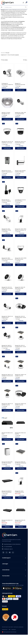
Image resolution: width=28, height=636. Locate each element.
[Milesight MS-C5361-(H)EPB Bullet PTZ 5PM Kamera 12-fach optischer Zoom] (7, 219)
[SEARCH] (25, 7)
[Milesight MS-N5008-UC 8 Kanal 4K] (7, 510)
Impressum (13, 629)
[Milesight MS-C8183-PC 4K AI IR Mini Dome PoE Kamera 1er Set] (20, 364)
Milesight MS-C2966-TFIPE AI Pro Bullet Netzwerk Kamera (20, 113)
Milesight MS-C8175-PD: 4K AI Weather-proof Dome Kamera (7, 142)
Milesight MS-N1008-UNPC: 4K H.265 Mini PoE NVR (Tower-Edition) (7, 463)
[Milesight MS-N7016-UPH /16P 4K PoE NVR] (20, 510)
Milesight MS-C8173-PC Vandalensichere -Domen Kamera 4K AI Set (20, 346)
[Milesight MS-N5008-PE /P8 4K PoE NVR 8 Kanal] (7, 481)
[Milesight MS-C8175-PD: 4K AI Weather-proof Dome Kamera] (7, 131)
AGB (9, 629)
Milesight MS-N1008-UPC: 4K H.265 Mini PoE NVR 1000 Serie (20, 463)
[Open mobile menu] (1, 7)
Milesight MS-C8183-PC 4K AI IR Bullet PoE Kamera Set (7, 375)
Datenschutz (4, 629)
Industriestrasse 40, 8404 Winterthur (12, 544)
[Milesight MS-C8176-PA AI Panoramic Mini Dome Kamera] (20, 131)
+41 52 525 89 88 (8, 546)
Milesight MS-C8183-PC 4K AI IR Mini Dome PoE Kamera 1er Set (20, 375)
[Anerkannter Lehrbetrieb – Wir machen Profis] (14, 617)
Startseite (3, 52)
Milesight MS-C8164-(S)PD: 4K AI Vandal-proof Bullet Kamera (7, 259)
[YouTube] (9, 552)
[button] (7, 90)
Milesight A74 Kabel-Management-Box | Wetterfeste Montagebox (7, 113)
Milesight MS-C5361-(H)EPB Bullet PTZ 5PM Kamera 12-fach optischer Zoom (7, 230)
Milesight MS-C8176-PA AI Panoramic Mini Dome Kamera (20, 142)
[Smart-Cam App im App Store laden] (7, 588)
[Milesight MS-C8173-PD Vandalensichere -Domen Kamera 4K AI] (20, 306)
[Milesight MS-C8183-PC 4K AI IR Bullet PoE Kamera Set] (7, 364)
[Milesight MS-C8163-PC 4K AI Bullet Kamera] (7, 306)
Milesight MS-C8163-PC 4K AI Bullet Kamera (7, 317)
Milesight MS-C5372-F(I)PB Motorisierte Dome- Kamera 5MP (20, 259)
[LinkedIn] (13, 552)
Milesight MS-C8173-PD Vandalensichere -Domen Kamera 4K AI (20, 317)
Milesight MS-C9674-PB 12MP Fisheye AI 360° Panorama (20, 288)
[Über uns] (6, 617)
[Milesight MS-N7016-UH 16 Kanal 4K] (20, 423)
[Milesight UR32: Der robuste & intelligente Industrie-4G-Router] (7, 190)
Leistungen (5, 564)
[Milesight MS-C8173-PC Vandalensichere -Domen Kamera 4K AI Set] (20, 335)
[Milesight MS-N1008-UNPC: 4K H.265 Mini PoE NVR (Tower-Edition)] (7, 452)
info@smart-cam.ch (8, 549)
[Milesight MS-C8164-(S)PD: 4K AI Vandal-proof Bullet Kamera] (7, 248)
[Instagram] (3, 552)
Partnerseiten (6, 576)
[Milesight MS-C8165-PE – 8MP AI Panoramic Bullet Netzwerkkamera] (7, 335)
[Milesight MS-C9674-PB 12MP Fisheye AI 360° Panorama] (20, 277)
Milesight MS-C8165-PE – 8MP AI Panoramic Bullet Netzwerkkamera (7, 346)
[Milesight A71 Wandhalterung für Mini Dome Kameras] (20, 73)
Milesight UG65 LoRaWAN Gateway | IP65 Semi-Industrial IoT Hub (20, 172)
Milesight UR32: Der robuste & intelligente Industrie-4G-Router (6, 201)
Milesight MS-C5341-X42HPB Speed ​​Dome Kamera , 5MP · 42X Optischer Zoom (19, 493)
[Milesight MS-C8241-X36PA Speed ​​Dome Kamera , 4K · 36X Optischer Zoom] (20, 219)
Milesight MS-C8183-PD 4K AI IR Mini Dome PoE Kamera (20, 405)
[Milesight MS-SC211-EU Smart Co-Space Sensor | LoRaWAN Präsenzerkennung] (7, 161)
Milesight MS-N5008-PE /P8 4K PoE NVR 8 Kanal (6, 492)
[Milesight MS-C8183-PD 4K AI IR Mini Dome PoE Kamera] (20, 393)
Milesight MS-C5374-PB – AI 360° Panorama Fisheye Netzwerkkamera (7, 288)
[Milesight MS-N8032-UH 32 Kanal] (7, 423)
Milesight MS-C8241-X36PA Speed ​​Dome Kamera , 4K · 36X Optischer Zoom (20, 230)
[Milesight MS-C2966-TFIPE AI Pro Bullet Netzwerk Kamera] (20, 102)
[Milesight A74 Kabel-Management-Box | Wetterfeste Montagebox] (7, 102)
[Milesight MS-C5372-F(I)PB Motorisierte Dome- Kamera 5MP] (20, 248)
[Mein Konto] (23, 2)
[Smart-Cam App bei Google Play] (17, 588)
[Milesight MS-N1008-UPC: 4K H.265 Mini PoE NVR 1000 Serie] (20, 452)
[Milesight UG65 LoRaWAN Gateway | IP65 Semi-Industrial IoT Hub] (20, 161)
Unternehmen (5, 570)
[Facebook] (6, 552)
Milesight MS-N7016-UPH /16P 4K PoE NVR (20, 521)
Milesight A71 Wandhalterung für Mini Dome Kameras (20, 84)
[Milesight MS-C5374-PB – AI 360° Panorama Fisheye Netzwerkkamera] (7, 277)
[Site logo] (8, 2)
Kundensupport (6, 558)
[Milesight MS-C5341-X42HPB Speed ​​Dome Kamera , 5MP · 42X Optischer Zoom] (20, 481)
